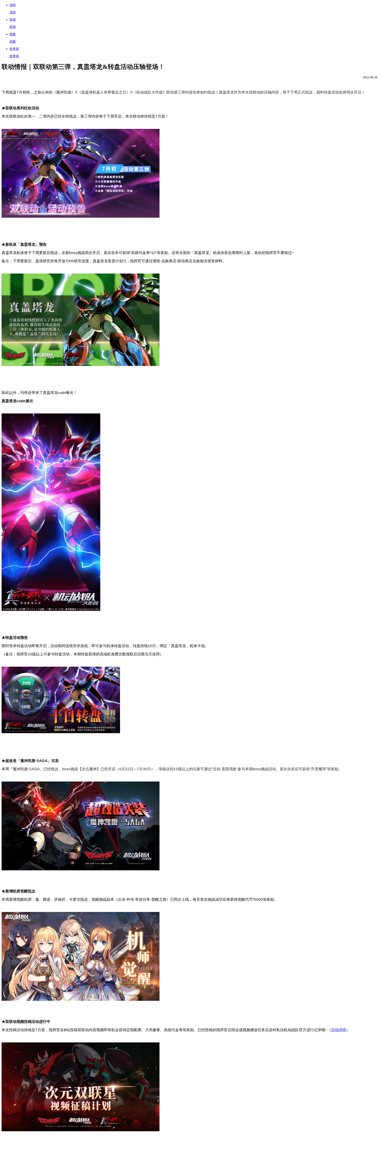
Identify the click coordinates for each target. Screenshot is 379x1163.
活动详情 (338, 1030)
